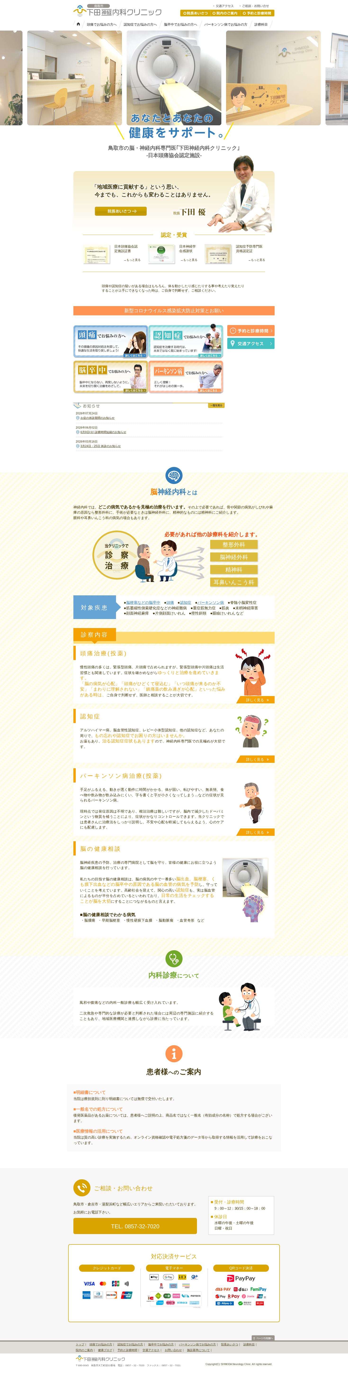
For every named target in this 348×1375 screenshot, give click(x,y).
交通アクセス (226, 6)
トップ (80, 1344)
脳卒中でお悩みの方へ (180, 24)
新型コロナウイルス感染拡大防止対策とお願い (174, 310)
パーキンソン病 (210, 603)
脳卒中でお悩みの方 (161, 1344)
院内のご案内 (225, 13)
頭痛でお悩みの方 (100, 1344)
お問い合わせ (173, 1350)
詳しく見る (255, 700)
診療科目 (261, 24)
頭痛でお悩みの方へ (102, 24)
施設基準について (198, 1350)
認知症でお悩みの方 (130, 1344)
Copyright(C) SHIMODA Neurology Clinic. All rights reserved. (239, 1364)
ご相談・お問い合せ (257, 6)
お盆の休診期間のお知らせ (97, 418)
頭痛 (170, 603)
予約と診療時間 (258, 13)
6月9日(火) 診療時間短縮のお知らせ (103, 432)
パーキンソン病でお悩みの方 (225, 24)
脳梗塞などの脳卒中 (143, 603)
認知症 (185, 603)
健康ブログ (105, 1350)
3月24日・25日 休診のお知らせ (100, 446)
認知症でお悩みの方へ (140, 24)
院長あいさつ (195, 13)
